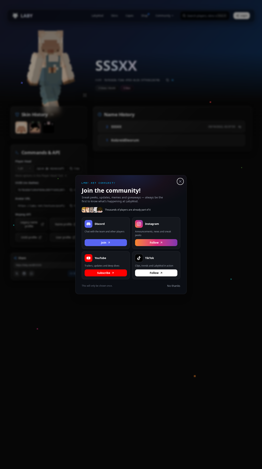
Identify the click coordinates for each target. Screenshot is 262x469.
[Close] (180, 181)
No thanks (173, 286)
